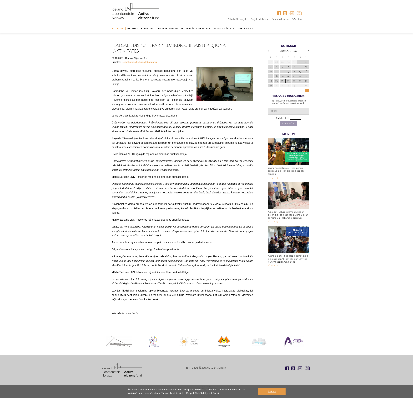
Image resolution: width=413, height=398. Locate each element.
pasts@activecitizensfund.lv (209, 367)
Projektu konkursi (140, 28)
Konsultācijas (224, 28)
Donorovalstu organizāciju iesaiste (184, 28)
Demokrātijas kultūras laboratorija (139, 62)
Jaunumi (118, 28)
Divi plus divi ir (283, 118)
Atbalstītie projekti (238, 19)
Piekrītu (272, 391)
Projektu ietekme (260, 19)
